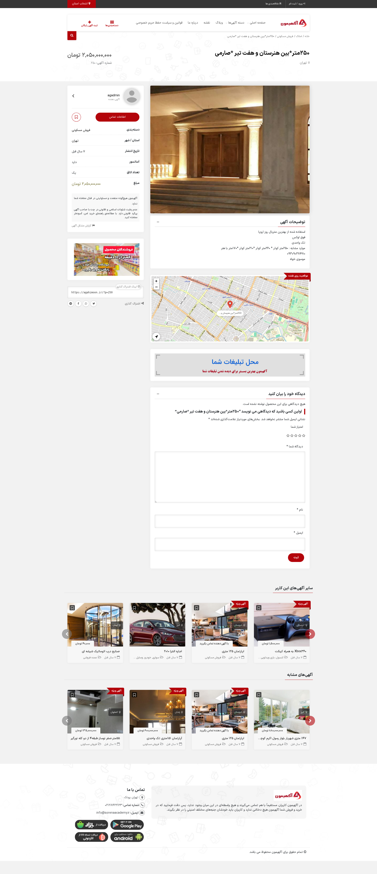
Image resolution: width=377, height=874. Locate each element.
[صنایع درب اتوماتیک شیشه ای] (95, 625)
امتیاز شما (297, 427)
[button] (230, 223)
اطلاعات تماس (117, 117)
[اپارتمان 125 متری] (219, 625)
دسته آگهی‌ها (236, 22)
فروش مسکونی (285, 36)
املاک (299, 36)
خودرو (147, 658)
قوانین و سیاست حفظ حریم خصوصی (159, 22)
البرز (178, 625)
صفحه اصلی (258, 22)
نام (300, 509)
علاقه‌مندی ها (272, 4)
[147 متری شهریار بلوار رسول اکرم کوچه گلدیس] (282, 712)
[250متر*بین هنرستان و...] (230, 304)
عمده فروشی (90, 658)
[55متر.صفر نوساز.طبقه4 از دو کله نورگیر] (95, 712)
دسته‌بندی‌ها (111, 25)
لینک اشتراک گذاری (127, 287)
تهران (303, 62)
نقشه (207, 22)
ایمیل (298, 533)
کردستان (300, 625)
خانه (307, 36)
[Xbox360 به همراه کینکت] (282, 625)
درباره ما (193, 22)
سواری (156, 658)
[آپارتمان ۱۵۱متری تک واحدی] (157, 712)
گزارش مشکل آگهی (82, 226)
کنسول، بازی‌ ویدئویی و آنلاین (267, 658)
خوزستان (238, 625)
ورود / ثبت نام (296, 4)
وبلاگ (219, 22)
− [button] (156, 286)
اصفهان (114, 712)
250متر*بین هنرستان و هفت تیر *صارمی (262, 53)
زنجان (177, 712)
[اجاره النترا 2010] (157, 625)
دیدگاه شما (294, 446)
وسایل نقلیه (136, 658)
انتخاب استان (80, 4)
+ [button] (156, 281)
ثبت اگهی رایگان (89, 25)
